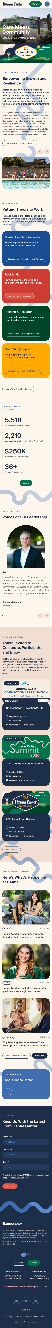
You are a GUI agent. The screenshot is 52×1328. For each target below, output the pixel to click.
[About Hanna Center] (8, 1091)
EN (23, 1254)
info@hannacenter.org (39, 1278)
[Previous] (40, 151)
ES (28, 1254)
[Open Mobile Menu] (47, 3)
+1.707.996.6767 (39, 1275)
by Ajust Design (31, 1322)
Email (6, 1162)
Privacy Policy (26, 1309)
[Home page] (12, 4)
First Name (8, 1137)
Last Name (8, 1149)
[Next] (47, 151)
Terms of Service (17, 1177)
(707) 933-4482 (41, 1286)
